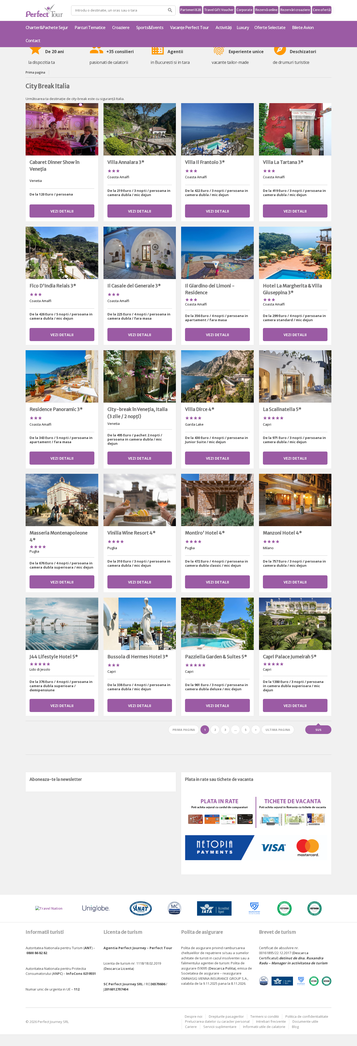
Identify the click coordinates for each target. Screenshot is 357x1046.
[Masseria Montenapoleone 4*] (62, 500)
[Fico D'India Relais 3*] (62, 253)
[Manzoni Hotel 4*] (295, 500)
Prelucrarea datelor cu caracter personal (217, 1021)
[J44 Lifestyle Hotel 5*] (62, 624)
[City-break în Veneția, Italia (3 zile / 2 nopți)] (139, 376)
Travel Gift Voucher (219, 10)
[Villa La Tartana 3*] (295, 129)
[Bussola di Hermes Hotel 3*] (139, 624)
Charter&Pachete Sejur (47, 27)
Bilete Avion (303, 27)
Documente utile (305, 1021)
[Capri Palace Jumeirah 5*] (295, 624)
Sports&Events (149, 27)
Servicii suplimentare (220, 1026)
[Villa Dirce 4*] (217, 376)
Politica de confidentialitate (306, 1016)
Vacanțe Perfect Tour (189, 27)
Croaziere (120, 27)
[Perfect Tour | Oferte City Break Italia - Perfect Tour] (44, 10)
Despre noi (193, 1016)
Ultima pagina (278, 730)
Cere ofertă (322, 10)
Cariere (191, 1026)
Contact (33, 40)
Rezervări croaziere (295, 10)
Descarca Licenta (119, 968)
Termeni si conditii (264, 1016)
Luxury (243, 27)
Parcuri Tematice (90, 27)
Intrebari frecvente (271, 1021)
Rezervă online (266, 10)
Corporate (244, 10)
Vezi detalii (61, 211)
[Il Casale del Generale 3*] (139, 253)
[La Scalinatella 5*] (295, 376)
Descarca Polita (222, 968)
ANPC (57, 973)
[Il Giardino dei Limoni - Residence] (217, 253)
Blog (295, 1026)
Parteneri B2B (190, 10)
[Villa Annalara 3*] (139, 129)
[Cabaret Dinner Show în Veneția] (62, 129)
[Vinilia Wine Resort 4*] (139, 500)
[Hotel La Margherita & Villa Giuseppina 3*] (295, 253)
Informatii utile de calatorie (264, 1026)
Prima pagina (35, 72)
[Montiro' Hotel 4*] (217, 500)
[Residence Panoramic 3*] (62, 376)
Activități (224, 27)
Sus (318, 730)
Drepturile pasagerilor (226, 1016)
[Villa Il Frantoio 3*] (217, 129)
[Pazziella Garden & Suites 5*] (217, 624)
